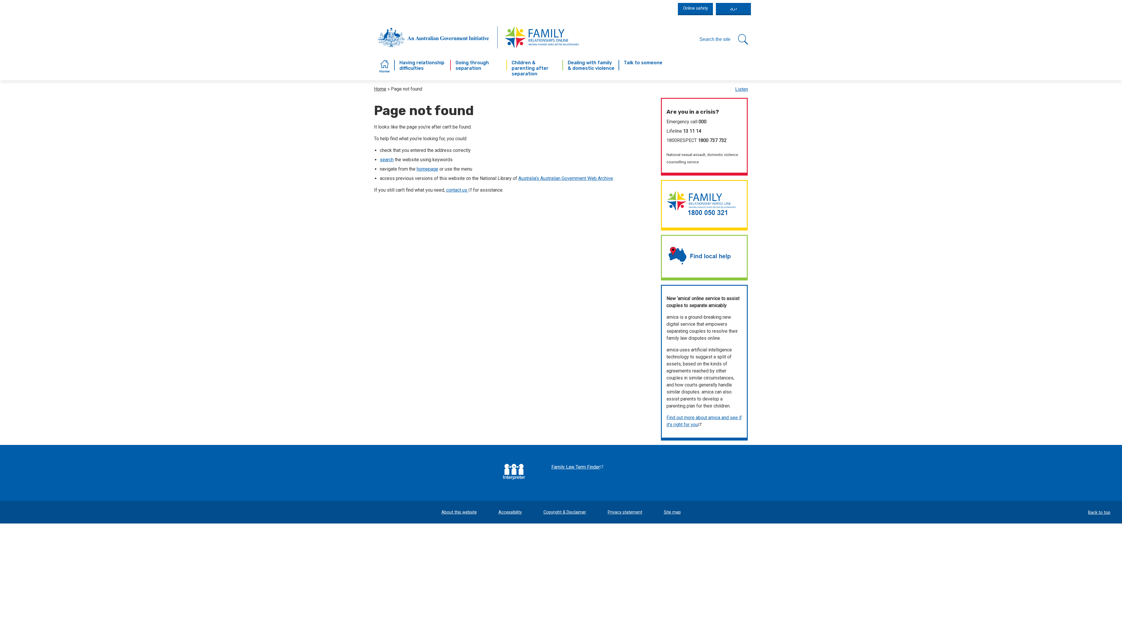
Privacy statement (625, 512)
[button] (723, 39)
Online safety (695, 8)
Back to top (1099, 512)
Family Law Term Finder (575, 467)
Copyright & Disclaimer (564, 512)
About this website (459, 512)
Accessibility (510, 512)
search (387, 159)
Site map (672, 512)
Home (380, 89)
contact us (456, 190)
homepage (427, 169)
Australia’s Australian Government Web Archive (565, 178)
